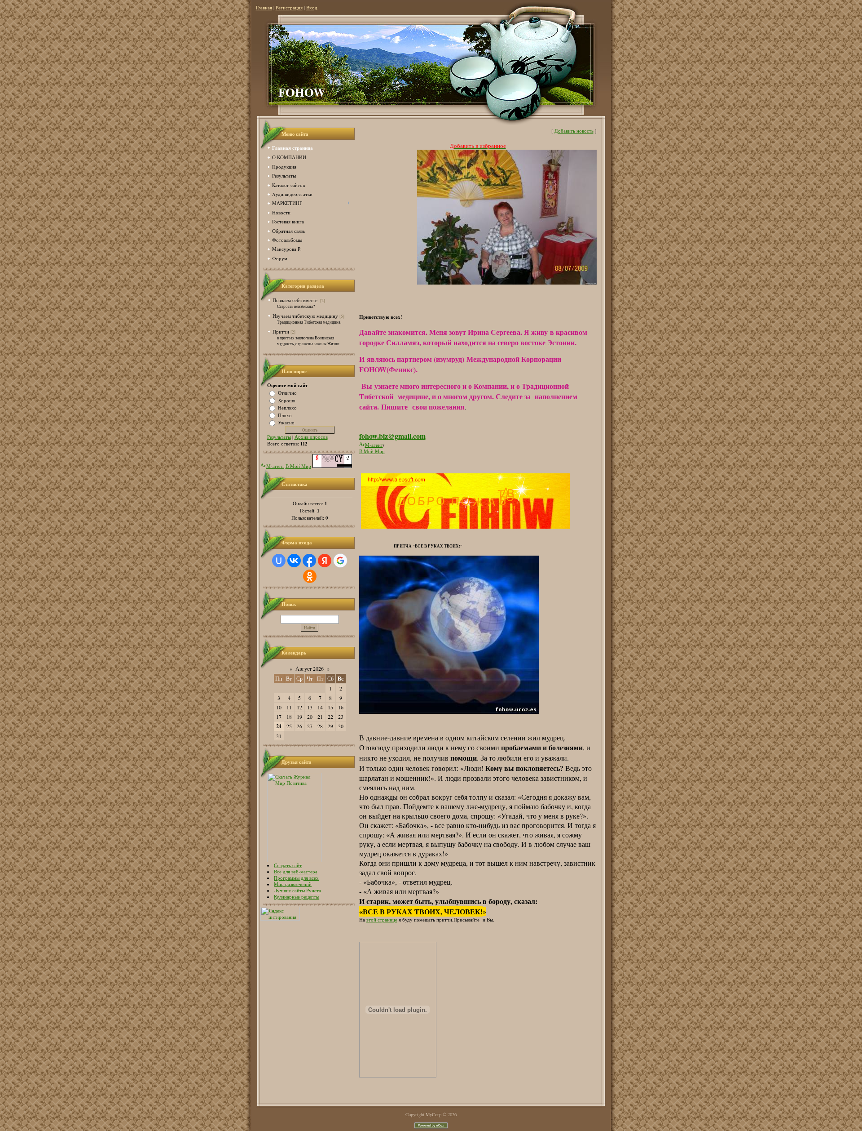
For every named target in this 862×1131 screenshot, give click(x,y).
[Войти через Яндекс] (324, 560)
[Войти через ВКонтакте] (294, 560)
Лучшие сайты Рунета (297, 890)
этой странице (381, 920)
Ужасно (286, 422)
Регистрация (289, 7)
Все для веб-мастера (295, 871)
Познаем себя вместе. (296, 300)
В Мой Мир (298, 466)
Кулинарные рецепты (296, 897)
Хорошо (286, 400)
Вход (311, 7)
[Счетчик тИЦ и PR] (332, 466)
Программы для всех (296, 878)
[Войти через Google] (340, 560)
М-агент (275, 466)
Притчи (281, 331)
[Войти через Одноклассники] (310, 576)
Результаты (279, 437)
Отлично (287, 393)
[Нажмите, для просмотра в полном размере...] (507, 283)
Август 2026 (309, 668)
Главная (264, 7)
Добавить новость (574, 131)
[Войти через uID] (279, 560)
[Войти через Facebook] (309, 560)
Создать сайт (288, 865)
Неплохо (287, 408)
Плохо (285, 415)
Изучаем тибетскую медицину (305, 315)
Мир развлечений (293, 884)
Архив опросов (311, 437)
